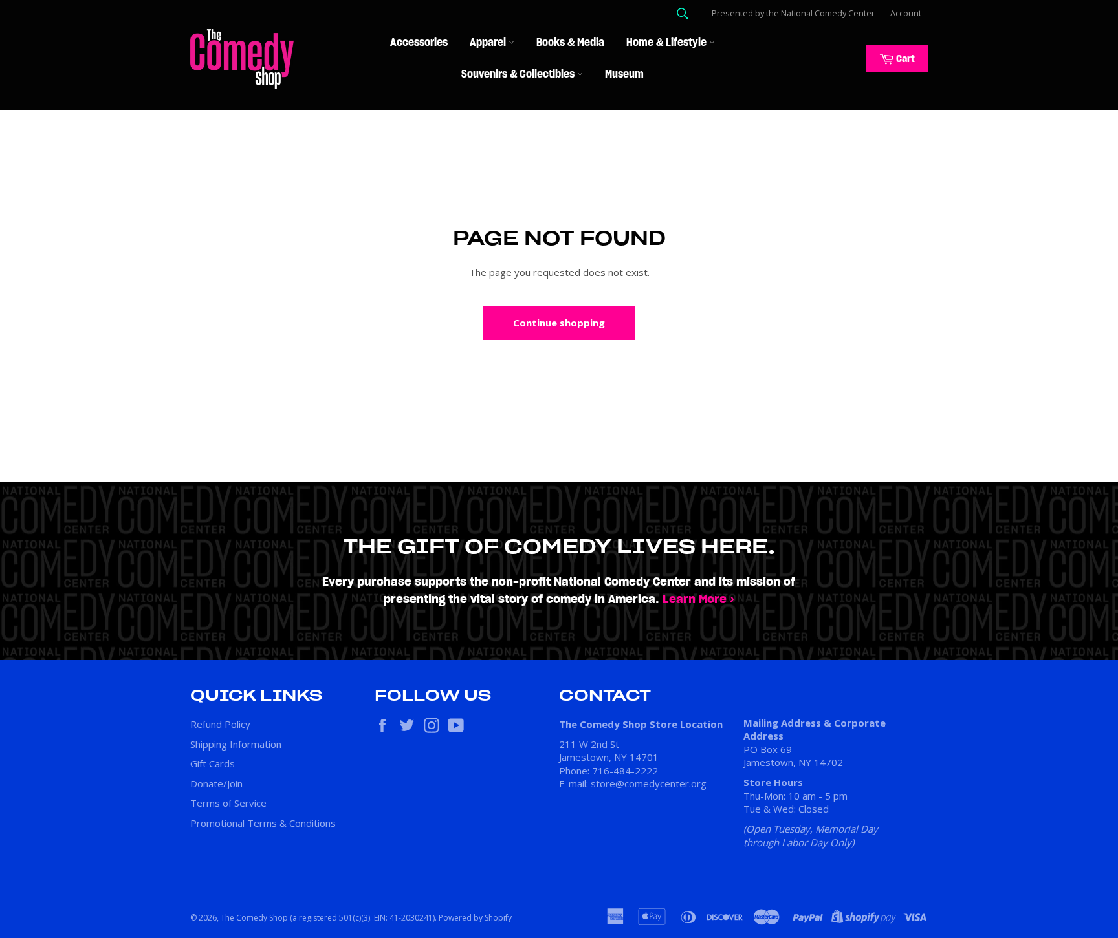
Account (905, 13)
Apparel (489, 42)
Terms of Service (228, 802)
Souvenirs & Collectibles (519, 74)
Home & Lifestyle (667, 42)
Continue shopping (559, 322)
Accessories (419, 42)
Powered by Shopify (475, 917)
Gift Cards (212, 763)
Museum (624, 74)
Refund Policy (220, 724)
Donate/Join (216, 783)
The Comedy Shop (254, 917)
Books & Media (570, 42)
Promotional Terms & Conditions (263, 822)
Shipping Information (235, 744)
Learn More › (698, 599)
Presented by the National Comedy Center (793, 13)
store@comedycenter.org (649, 783)
